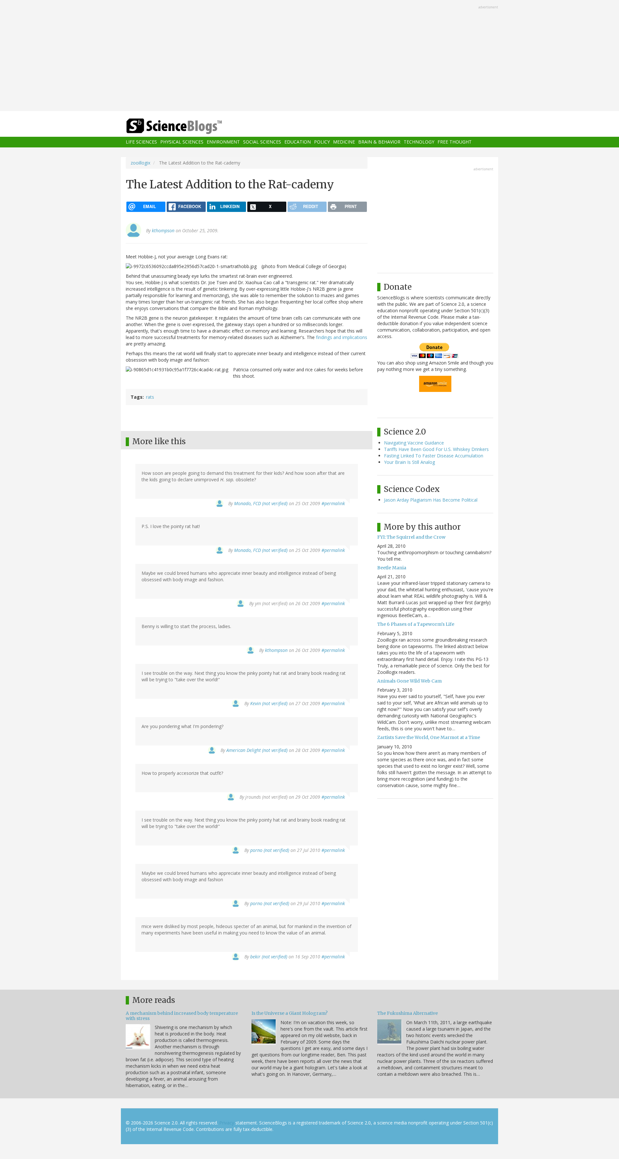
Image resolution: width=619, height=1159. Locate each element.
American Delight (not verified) (257, 750)
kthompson (163, 230)
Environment (223, 142)
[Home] (187, 126)
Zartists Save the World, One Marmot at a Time (428, 737)
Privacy (226, 1123)
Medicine (344, 142)
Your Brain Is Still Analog (409, 462)
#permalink (333, 503)
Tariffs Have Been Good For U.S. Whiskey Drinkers (436, 449)
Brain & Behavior (379, 142)
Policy (322, 142)
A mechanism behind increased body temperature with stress (182, 1015)
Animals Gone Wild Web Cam (409, 681)
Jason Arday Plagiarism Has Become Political (430, 500)
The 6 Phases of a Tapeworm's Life (415, 624)
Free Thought (454, 142)
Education (297, 142)
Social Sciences (262, 142)
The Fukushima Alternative (407, 1013)
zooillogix (140, 163)
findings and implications (341, 337)
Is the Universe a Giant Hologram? (289, 1013)
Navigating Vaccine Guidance (414, 443)
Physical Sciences (181, 142)
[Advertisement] (309, 56)
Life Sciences (141, 142)
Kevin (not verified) (269, 703)
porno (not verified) (269, 850)
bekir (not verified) (268, 957)
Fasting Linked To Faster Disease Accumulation (433, 456)
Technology (419, 142)
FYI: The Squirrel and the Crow (411, 537)
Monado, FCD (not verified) (261, 503)
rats (150, 397)
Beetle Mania (391, 568)
